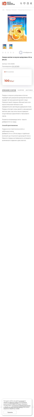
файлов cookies (14, 402)
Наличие (21, 90)
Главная (8, 10)
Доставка (29, 90)
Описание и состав (9, 90)
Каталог (14, 10)
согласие (21, 401)
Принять (10, 412)
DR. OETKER (15, 66)
